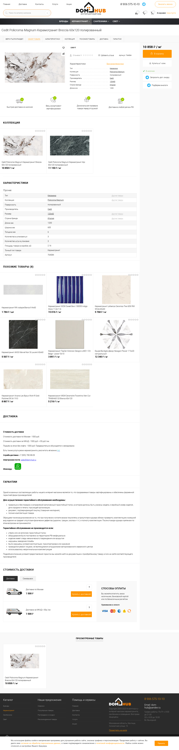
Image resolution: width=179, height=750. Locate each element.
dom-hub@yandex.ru (152, 706)
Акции (69, 4)
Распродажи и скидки (46, 715)
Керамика (114, 68)
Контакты (39, 4)
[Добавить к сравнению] (63, 53)
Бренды (6, 706)
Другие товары (117, 196)
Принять (161, 743)
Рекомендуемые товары (47, 719)
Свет (5, 719)
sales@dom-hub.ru (28, 460)
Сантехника (7, 715)
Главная (6, 4)
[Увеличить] (35, 68)
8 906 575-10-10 (130, 4)
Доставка (23, 4)
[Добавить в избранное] (63, 48)
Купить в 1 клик (159, 63)
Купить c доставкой (81, 594)
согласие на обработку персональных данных (40, 743)
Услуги (55, 4)
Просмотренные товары (89, 638)
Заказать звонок (165, 4)
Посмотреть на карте (118, 730)
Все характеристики (115, 64)
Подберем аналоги (160, 85)
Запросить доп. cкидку (159, 77)
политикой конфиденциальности (110, 743)
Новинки (41, 706)
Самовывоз (28, 579)
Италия (112, 85)
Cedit (112, 78)
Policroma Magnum (117, 72)
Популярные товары (46, 710)
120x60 (112, 82)
